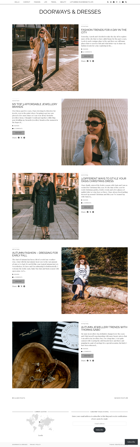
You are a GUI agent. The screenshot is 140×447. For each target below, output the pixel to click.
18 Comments (87, 52)
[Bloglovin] (116, 2)
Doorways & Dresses (70, 12)
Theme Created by (118, 444)
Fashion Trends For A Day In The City (104, 31)
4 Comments (86, 203)
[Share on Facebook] (87, 61)
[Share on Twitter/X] (90, 61)
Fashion (37, 2)
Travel (53, 2)
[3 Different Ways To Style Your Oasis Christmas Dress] (45, 206)
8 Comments (17, 128)
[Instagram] (110, 2)
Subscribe (99, 430)
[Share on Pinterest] (93, 61)
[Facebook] (114, 2)
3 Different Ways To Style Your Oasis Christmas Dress (103, 180)
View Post (87, 56)
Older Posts (19, 398)
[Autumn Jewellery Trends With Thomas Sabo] (45, 355)
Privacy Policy (35, 444)
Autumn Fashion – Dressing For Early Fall (35, 254)
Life (45, 2)
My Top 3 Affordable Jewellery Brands (34, 105)
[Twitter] (108, 2)
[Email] (123, 2)
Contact (26, 2)
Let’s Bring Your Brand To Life (81, 2)
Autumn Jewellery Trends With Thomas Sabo (104, 328)
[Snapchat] (120, 2)
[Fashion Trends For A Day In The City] (45, 57)
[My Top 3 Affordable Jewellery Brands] (94, 132)
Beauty (63, 2)
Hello (17, 2)
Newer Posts (120, 398)
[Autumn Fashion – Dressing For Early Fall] (94, 280)
